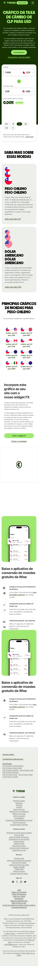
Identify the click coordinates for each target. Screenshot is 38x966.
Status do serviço (19, 809)
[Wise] (10, 3)
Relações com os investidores (19, 811)
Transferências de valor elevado (19, 839)
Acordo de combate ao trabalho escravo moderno (19, 905)
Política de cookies (19, 896)
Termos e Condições (19, 441)
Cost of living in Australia (10, 770)
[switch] (19, 81)
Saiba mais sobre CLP (13, 219)
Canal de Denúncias (19, 822)
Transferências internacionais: (12, 759)
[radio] (6, 124)
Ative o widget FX (19, 436)
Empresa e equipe (19, 801)
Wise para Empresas (19, 846)
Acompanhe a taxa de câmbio (19, 57)
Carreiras (19, 807)
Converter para (8, 86)
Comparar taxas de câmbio (19, 873)
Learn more (29, 137)
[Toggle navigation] (33, 3)
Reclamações (19, 898)
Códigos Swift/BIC (19, 867)
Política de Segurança (19, 894)
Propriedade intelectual (19, 907)
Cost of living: (7, 764)
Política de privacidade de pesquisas (19, 860)
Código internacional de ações (19, 865)
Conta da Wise (19, 835)
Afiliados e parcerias (19, 814)
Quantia (5, 67)
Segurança (18, 803)
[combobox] (28, 72)
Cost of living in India (26, 770)
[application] (18, 112)
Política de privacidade (18, 892)
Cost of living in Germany (10, 772)
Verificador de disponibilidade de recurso (19, 820)
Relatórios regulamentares (19, 901)
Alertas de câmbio (19, 871)
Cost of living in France (9, 774)
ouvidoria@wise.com (11, 944)
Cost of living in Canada (10, 777)
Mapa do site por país (19, 903)
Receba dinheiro (19, 841)
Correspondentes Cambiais (19, 825)
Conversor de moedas (19, 862)
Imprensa (19, 805)
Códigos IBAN (19, 869)
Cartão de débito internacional (19, 837)
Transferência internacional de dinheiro (19, 833)
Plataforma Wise (19, 843)
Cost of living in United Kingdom (12, 766)
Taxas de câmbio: (8, 754)
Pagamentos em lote (19, 850)
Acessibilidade (19, 818)
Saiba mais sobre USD (13, 287)
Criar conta (22, 3)
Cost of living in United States (12, 768)
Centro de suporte (19, 816)
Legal (19, 890)
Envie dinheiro (19, 52)
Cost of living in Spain (26, 774)
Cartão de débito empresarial (19, 848)
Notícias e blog (19, 858)
